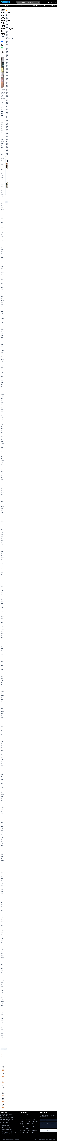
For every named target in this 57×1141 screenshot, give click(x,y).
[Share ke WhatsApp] (2, 48)
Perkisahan (34, 1126)
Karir (54, 1139)
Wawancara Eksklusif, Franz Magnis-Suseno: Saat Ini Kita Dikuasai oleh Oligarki (7, 20)
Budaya (46, 5)
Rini (12, 38)
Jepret (33, 1132)
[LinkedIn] (55, 2)
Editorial (22, 1126)
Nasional (12, 5)
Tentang (50, 1139)
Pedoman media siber (43, 1139)
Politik (33, 5)
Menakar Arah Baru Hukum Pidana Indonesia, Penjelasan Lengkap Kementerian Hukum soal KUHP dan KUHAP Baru (7, 69)
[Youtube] (53, 2)
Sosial (51, 5)
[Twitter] (51, 2)
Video (27, 1132)
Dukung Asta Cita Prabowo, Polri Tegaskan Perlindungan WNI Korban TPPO (7, 148)
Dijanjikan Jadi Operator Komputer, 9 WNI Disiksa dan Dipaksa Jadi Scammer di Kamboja (7, 109)
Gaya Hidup (28, 1130)
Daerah (17, 5)
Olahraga (28, 1123)
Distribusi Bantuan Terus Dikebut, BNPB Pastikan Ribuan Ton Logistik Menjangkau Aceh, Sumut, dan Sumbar (7, 130)
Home (2, 5)
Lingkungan (22, 1130)
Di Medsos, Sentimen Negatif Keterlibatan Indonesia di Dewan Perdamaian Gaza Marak (7, 37)
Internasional (39, 5)
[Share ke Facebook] (2, 41)
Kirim (48, 1130)
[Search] (38, 2)
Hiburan (33, 1123)
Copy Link (3, 52)
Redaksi (35, 1139)
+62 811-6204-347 (6, 1127)
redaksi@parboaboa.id (7, 1129)
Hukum (28, 5)
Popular (21, 1136)
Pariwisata (34, 1130)
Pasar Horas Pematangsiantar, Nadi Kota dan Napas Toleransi (7, 52)
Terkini (7, 5)
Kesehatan (3, 1049)
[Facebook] (47, 2)
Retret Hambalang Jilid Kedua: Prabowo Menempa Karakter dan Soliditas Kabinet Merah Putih (7, 90)
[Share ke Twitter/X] (2, 45)
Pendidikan (34, 1121)
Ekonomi (23, 5)
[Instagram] (49, 2)
